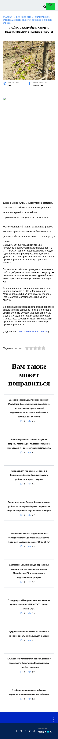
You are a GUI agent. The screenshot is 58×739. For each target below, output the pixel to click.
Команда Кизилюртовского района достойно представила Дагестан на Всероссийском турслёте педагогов (29, 663)
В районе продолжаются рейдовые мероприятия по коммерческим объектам (29, 692)
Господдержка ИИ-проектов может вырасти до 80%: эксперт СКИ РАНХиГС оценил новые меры (29, 604)
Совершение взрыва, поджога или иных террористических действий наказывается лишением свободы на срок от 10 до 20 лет (29, 537)
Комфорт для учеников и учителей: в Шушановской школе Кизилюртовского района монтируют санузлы (29, 475)
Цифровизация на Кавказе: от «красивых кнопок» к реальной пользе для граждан (29, 634)
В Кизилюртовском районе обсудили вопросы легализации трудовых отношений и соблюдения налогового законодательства (29, 443)
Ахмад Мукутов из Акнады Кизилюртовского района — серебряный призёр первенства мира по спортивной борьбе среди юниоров (29, 506)
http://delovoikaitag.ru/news (33, 331)
